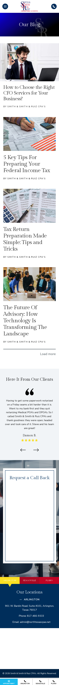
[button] (5, 6)
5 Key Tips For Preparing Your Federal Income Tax (26, 164)
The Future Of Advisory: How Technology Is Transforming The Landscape (25, 320)
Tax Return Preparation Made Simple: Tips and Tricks (25, 239)
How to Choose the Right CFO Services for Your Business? (29, 93)
